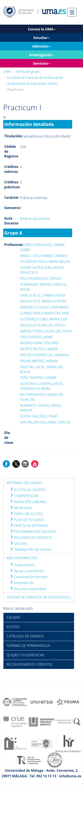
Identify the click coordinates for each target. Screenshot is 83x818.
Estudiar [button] (40, 37)
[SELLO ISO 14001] (41, 743)
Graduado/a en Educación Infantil (32, 83)
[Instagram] (25, 463)
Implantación (23, 582)
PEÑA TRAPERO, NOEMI (38, 377)
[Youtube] (34, 463)
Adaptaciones (24, 564)
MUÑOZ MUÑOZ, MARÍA (39, 349)
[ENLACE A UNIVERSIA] (41, 701)
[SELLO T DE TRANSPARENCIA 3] (15, 743)
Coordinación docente (30, 576)
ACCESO (13, 626)
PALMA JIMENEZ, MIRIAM (39, 361)
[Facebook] (6, 463)
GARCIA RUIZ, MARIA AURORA (43, 301)
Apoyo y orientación (28, 570)
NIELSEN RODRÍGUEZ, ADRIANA (44, 355)
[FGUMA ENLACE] (68, 701)
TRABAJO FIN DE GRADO (32, 549)
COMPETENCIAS (26, 495)
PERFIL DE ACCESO (28, 513)
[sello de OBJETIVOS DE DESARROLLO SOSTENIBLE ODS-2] (15, 701)
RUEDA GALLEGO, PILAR (38, 416)
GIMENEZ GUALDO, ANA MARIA (44, 307)
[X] (15, 463)
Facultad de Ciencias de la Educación (35, 77)
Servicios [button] (40, 63)
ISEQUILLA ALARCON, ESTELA (42, 325)
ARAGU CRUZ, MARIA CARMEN (43, 255)
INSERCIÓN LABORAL (30, 501)
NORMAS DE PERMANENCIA (28, 645)
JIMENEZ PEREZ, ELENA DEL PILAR (46, 331)
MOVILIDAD (22, 507)
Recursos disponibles (29, 588)
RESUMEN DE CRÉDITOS (32, 537)
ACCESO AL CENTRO (29, 490)
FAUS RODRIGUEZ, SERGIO (41, 278)
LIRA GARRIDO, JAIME (36, 337)
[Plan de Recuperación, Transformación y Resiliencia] (28, 759)
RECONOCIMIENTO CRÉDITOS (29, 664)
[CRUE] (15, 721)
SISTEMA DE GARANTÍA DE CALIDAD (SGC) (39, 597)
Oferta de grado (28, 71)
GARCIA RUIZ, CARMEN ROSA (42, 295)
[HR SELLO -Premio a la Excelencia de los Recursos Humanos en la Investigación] (68, 743)
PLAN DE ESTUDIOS (28, 519)
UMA (7, 71)
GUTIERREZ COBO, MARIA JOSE (44, 319)
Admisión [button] (40, 46)
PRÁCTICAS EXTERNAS (30, 525)
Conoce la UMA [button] (40, 29)
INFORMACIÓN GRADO (24, 482)
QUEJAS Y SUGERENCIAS (25, 655)
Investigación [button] (40, 54)
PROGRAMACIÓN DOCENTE (35, 531)
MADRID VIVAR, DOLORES (39, 343)
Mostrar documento (35, 218)
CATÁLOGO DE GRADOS (25, 636)
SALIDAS (20, 543)
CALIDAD (13, 617)
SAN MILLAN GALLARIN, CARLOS (45, 422)
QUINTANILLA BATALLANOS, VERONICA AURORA (41, 386)
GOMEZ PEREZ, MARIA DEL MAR (44, 313)
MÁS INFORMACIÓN (22, 558)
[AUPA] (41, 721)
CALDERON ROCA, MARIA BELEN (45, 261)
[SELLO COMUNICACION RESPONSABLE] (68, 721)
